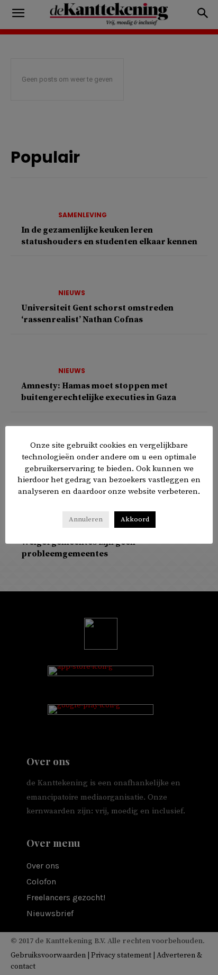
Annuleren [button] (86, 519)
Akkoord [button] (135, 519)
